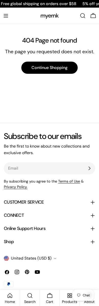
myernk (49, 15)
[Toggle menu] (6, 16)
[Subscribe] (89, 168)
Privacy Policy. (15, 187)
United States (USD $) (31, 258)
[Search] (83, 16)
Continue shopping (49, 67)
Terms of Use (69, 181)
